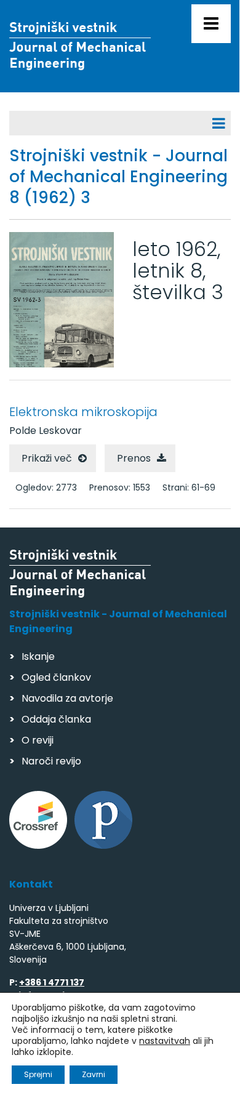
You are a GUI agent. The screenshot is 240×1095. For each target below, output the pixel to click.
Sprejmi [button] (38, 1074)
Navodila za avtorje (67, 698)
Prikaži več (47, 458)
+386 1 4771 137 (51, 982)
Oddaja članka (56, 719)
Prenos (134, 458)
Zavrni (93, 1074)
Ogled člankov (56, 677)
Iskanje (38, 656)
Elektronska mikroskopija (83, 411)
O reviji (38, 740)
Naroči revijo (51, 761)
